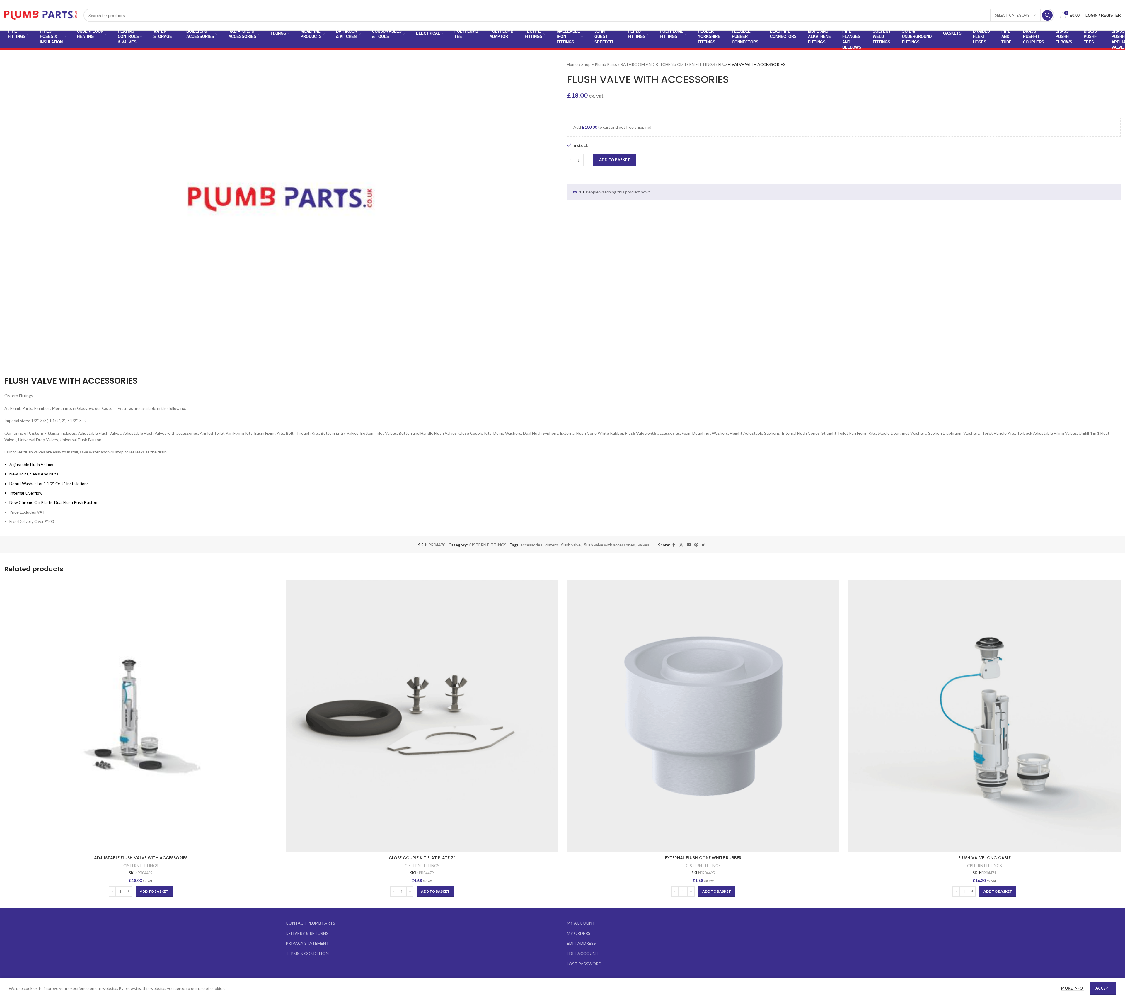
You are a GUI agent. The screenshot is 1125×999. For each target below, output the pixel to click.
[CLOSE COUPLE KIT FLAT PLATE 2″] (422, 716)
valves (643, 544)
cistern (551, 544)
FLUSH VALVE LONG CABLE (984, 858)
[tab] (562, 357)
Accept (1102, 988)
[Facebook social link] (673, 545)
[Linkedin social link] (703, 545)
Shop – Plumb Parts (599, 64)
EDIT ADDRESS (581, 943)
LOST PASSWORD (584, 963)
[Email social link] (689, 545)
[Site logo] (41, 14)
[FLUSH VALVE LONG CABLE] (984, 716)
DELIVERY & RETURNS (307, 933)
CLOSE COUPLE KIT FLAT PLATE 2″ (422, 858)
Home (572, 64)
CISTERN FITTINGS (696, 64)
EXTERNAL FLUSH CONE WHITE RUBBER (703, 858)
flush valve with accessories (609, 544)
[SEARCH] (1047, 15)
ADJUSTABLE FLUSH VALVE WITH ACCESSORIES (141, 858)
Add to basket (614, 159)
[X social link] (681, 545)
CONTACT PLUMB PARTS (310, 922)
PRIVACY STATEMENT (307, 943)
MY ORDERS (578, 933)
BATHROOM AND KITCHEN (647, 64)
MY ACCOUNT (581, 922)
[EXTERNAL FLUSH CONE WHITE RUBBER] (703, 716)
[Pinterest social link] (696, 545)
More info (1072, 988)
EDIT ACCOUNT (583, 953)
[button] (154, 891)
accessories (531, 544)
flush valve (571, 544)
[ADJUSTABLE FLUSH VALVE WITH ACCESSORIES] (140, 716)
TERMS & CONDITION (307, 953)
